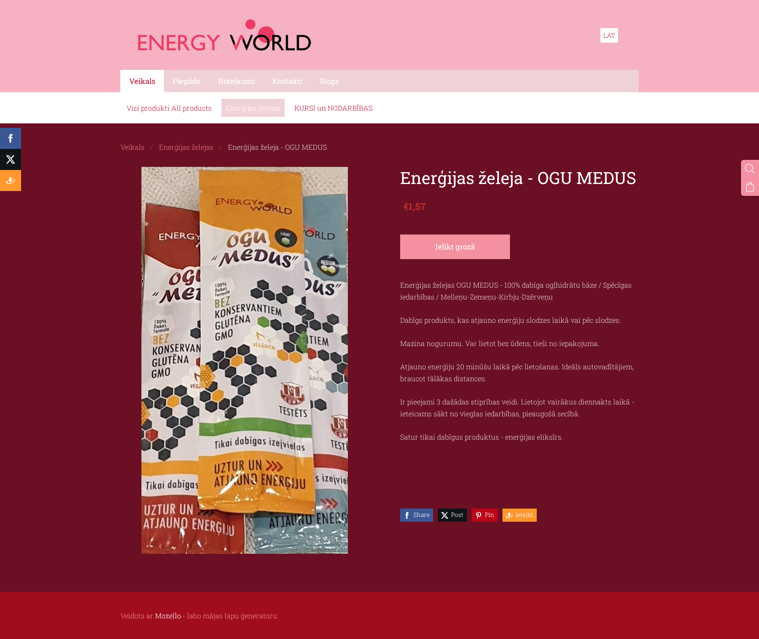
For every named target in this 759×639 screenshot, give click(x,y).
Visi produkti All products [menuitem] (169, 107)
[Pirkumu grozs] (750, 187)
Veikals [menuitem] (142, 81)
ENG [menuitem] (629, 35)
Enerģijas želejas (186, 147)
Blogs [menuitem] (329, 81)
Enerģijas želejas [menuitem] (253, 107)
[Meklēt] (750, 169)
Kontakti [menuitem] (287, 81)
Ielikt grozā (455, 247)
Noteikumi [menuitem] (236, 81)
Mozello (168, 615)
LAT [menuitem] (609, 35)
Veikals (132, 147)
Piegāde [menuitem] (186, 81)
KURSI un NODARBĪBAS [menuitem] (333, 107)
